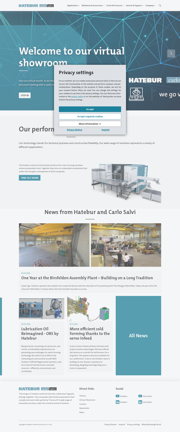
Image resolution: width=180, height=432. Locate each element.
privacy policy (77, 96)
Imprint (106, 129)
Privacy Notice (74, 129)
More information (89, 123)
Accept (90, 109)
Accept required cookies (90, 116)
